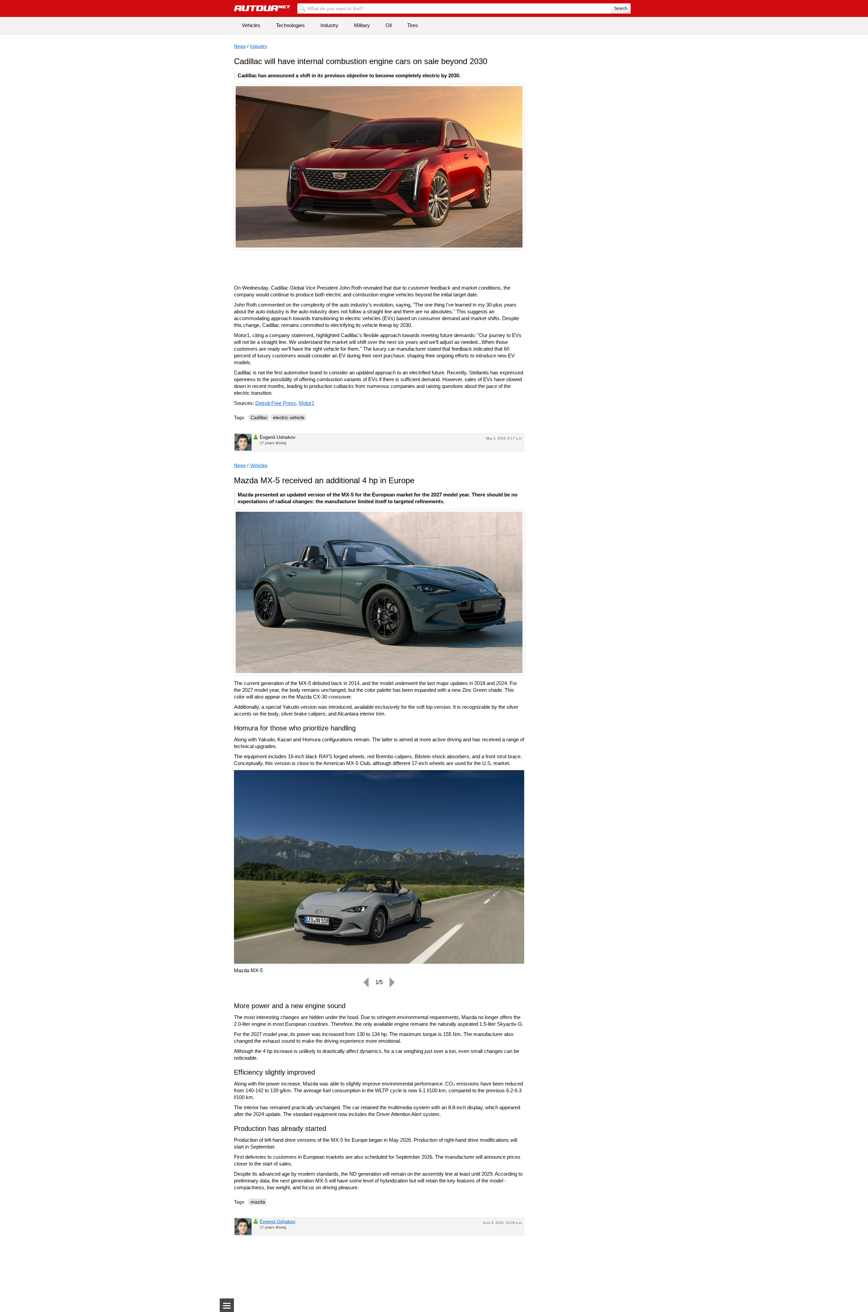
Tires (412, 25)
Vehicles (251, 25)
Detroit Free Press (275, 403)
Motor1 (306, 403)
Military (362, 25)
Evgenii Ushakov (277, 1221)
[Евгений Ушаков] (243, 442)
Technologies (290, 25)
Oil (389, 25)
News (240, 46)
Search (620, 8)
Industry (329, 25)
